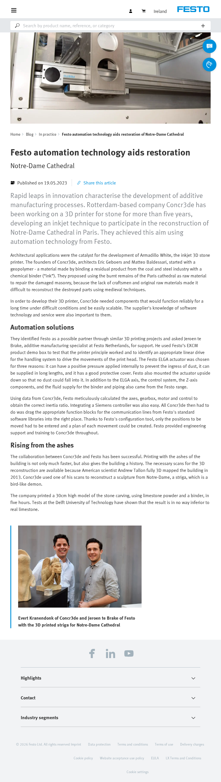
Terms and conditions (132, 744)
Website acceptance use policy (122, 757)
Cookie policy (83, 757)
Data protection (99, 744)
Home (15, 134)
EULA (155, 757)
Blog (29, 134)
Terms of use (164, 744)
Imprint (76, 744)
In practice (47, 134)
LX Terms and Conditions (183, 757)
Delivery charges (192, 744)
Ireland (160, 11)
